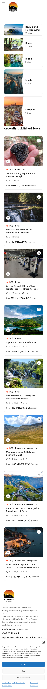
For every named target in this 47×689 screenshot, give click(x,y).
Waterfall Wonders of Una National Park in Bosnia (19, 231)
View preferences (23, 678)
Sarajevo (30, 109)
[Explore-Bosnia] (13, 7)
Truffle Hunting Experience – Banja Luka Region (20, 175)
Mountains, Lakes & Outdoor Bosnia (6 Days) (20, 453)
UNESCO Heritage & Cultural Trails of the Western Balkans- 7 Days (22, 566)
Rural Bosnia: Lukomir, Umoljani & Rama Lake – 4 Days (22, 510)
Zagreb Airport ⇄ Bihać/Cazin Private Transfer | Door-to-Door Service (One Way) (22, 287)
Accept (23, 664)
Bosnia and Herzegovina (32, 28)
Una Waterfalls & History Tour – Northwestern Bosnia (22, 397)
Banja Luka (20, 169)
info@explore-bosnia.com (15, 629)
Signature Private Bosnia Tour (21, 342)
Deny (23, 671)
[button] (43, 642)
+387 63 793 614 (10, 633)
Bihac (28, 42)
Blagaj (28, 58)
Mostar (29, 79)
